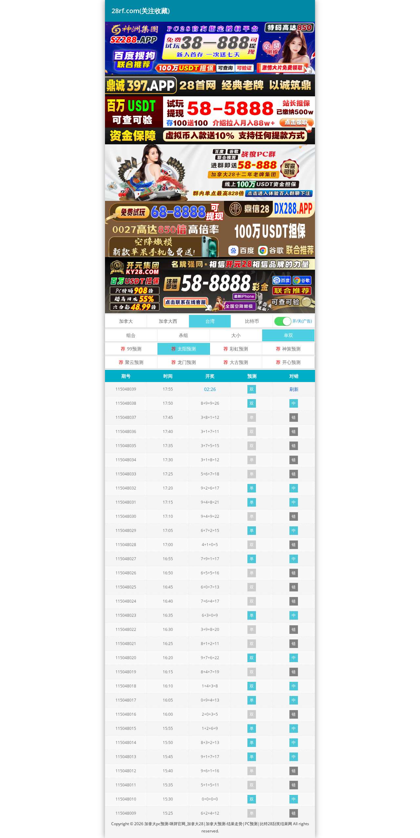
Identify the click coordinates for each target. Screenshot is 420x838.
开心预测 (291, 362)
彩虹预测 (239, 349)
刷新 (294, 389)
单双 (288, 335)
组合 (131, 335)
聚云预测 (134, 362)
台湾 (210, 321)
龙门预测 (187, 362)
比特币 (252, 321)
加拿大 (126, 321)
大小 (236, 335)
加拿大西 (168, 321)
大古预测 (239, 362)
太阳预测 (187, 349)
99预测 (134, 349)
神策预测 (291, 349)
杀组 (183, 335)
